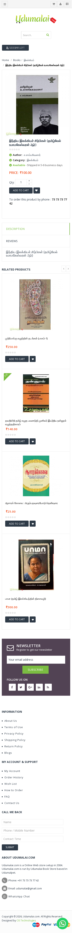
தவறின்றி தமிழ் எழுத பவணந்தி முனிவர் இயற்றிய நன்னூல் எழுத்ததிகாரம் (35, 422)
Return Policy (13, 746)
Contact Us (11, 803)
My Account (12, 771)
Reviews (12, 241)
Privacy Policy (14, 733)
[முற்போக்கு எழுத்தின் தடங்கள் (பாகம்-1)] (36, 304)
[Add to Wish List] (33, 359)
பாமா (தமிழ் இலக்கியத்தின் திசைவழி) (25, 598)
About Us (10, 721)
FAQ (7, 796)
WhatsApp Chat (19, 896)
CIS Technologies (26, 920)
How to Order (13, 790)
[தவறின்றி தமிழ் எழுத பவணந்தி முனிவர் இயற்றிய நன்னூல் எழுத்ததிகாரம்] (36, 393)
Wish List (10, 784)
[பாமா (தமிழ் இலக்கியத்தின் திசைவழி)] (36, 564)
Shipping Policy (15, 740)
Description (15, 229)
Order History (13, 777)
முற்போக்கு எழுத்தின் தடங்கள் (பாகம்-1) (26, 338)
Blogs (8, 753)
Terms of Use (13, 727)
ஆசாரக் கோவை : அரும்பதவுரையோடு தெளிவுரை (31, 503)
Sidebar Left (17, 47)
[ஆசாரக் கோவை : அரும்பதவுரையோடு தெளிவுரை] (36, 475)
